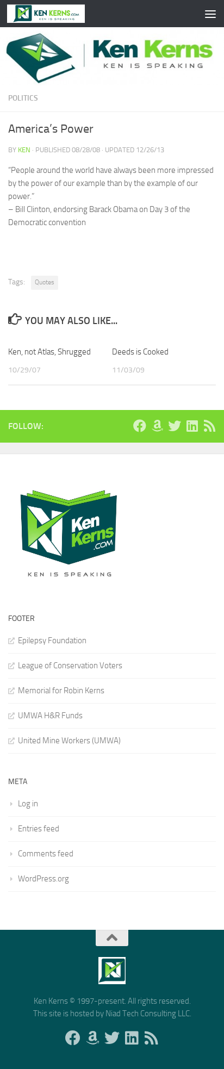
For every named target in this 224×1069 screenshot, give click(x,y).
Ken (24, 150)
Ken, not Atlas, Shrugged (49, 352)
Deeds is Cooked (140, 352)
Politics (23, 98)
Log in (28, 804)
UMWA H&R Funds (50, 715)
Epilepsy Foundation (52, 640)
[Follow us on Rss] (209, 425)
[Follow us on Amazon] (157, 425)
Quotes (44, 282)
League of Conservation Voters (70, 665)
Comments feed (45, 854)
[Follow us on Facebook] (139, 425)
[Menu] (210, 13)
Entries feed (38, 829)
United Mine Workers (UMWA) (69, 740)
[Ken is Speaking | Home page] (59, 13)
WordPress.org (43, 879)
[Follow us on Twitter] (174, 425)
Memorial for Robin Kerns (61, 690)
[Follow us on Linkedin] (191, 425)
